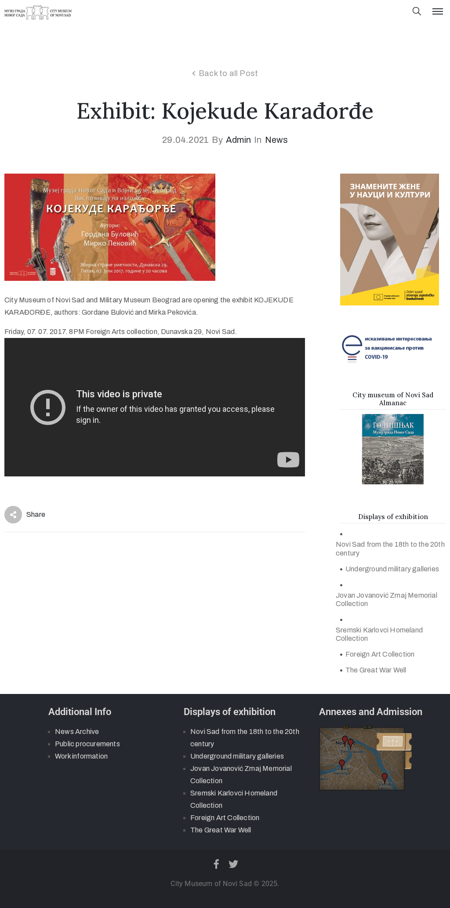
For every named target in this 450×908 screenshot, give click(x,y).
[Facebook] (216, 864)
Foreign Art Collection (379, 654)
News (276, 140)
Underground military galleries (392, 569)
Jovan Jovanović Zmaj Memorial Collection (386, 599)
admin (238, 140)
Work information (81, 756)
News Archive (77, 731)
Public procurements (87, 744)
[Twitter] (234, 864)
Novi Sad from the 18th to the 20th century (390, 548)
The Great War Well (375, 670)
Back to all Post (228, 73)
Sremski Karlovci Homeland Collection (379, 634)
